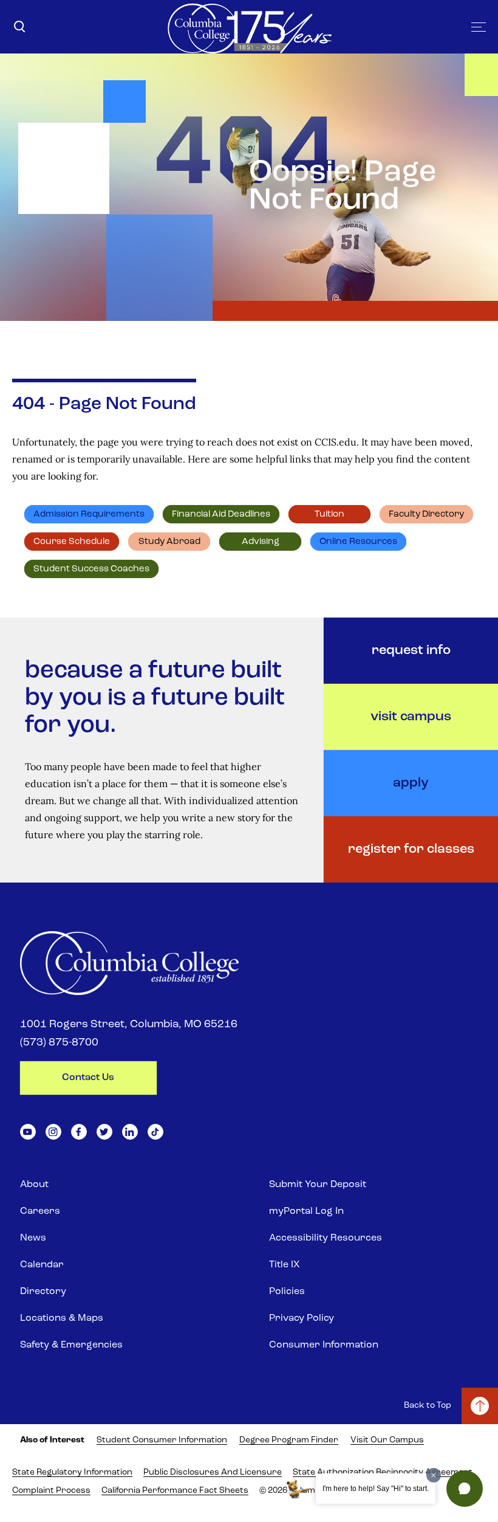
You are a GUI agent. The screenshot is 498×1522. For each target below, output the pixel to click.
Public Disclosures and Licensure (212, 1472)
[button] (464, 1488)
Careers (40, 1211)
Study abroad (169, 541)
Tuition (329, 514)
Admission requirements (89, 514)
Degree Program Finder (288, 1440)
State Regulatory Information (72, 1472)
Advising (260, 541)
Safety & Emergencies (71, 1345)
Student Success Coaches (91, 569)
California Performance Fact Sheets (174, 1490)
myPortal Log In (306, 1211)
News (33, 1238)
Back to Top (427, 1405)
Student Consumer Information (162, 1440)
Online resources (358, 541)
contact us (88, 1078)
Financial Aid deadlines (221, 514)
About (34, 1185)
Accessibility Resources (325, 1238)
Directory (43, 1291)
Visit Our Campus (387, 1440)
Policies (287, 1291)
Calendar (42, 1265)
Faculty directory (426, 514)
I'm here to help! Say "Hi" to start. (375, 1488)
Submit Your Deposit (317, 1185)
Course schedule (71, 541)
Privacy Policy (301, 1318)
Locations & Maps (61, 1318)
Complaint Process (51, 1490)
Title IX (284, 1265)
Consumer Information (323, 1345)
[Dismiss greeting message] (433, 1475)
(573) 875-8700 (59, 1043)
